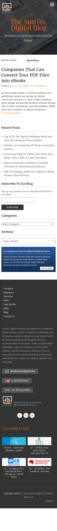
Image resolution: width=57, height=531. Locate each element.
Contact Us (9, 309)
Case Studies (10, 297)
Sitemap (50, 494)
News (6, 293)
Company (8, 281)
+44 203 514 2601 (19, 383)
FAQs (6, 301)
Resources (9, 285)
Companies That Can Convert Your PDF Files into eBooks (25, 75)
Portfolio (8, 289)
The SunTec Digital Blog (36, 85)
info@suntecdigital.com (22, 364)
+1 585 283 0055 (19, 373)
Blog (6, 305)
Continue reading (12, 112)
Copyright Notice (12, 486)
